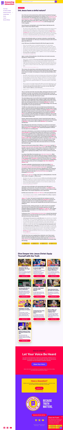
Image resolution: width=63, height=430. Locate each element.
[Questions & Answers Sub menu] (12, 12)
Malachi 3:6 (51, 160)
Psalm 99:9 (25, 159)
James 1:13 (24, 198)
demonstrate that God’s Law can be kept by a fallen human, (34, 167)
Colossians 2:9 (34, 158)
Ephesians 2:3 (44, 121)
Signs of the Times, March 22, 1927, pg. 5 (30, 184)
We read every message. (39, 390)
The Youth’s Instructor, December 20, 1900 (30, 67)
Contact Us (39, 388)
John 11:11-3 (52, 137)
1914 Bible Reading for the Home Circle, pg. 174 (31, 233)
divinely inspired (47, 145)
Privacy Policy (36, 425)
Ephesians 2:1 (47, 102)
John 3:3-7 (28, 231)
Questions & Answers (7, 12)
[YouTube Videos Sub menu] (10, 14)
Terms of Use (42, 425)
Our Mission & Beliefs (7, 10)
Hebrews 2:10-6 (50, 109)
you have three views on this (37, 21)
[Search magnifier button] (56, 2)
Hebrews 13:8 (25, 162)
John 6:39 (26, 156)
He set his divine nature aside (42, 171)
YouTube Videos (6, 14)
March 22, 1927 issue (28, 174)
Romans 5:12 (27, 127)
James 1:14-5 (48, 209)
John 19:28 (28, 137)
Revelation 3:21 (26, 230)
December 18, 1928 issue (38, 192)
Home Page (5, 8)
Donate (4, 16)
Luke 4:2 (24, 137)
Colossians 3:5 (27, 132)
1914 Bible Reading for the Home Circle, (38, 213)
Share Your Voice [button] (39, 364)
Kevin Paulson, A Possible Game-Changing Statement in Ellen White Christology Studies (39, 36)
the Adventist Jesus (52, 16)
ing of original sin (30, 19)
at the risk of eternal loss (46, 154)
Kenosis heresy (30, 172)
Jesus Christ (21, 7)
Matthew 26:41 (52, 31)
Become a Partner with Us (39, 415)
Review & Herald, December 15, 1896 (29, 54)
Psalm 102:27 (46, 160)
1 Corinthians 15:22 (35, 127)
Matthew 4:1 (42, 208)
